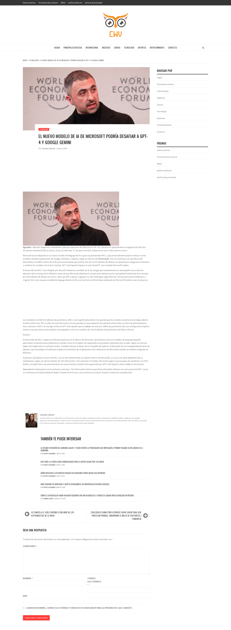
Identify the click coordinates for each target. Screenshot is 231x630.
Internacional (92, 47)
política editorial (75, 2)
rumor (87, 326)
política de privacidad (93, 2)
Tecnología (129, 47)
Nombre (28, 578)
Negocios (106, 47)
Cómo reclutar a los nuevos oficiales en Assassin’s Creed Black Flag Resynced (73, 473)
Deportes (142, 47)
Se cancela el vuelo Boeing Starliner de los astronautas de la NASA (52, 514)
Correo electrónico (93, 581)
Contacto (172, 47)
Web (25, 595)
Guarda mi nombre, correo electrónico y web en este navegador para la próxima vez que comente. (79, 607)
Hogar (57, 47)
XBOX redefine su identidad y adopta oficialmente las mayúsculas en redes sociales (75, 484)
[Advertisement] (86, 173)
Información (103, 258)
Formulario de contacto (48, 2)
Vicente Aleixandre (49, 454)
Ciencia (117, 47)
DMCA (63, 2)
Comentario (30, 546)
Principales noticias (73, 47)
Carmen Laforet (48, 148)
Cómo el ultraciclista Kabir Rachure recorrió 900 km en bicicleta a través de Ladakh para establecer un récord (87, 495)
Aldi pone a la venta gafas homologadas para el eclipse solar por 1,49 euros (72, 461)
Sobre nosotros (29, 2)
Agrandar (27, 247)
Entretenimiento (157, 47)
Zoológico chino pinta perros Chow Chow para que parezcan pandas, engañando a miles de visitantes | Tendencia (116, 515)
